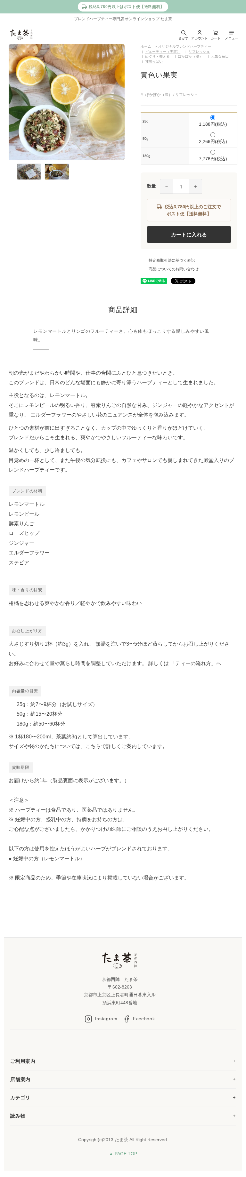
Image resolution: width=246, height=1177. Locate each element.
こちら (93, 746)
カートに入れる (189, 234)
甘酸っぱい (154, 61)
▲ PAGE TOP (123, 1153)
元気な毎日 (220, 56)
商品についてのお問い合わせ (174, 269)
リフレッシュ (199, 51)
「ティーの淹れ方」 (193, 663)
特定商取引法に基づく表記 (172, 260)
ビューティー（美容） (162, 51)
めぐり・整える (157, 56)
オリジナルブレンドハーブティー (184, 46)
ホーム (146, 46)
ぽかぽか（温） (190, 56)
